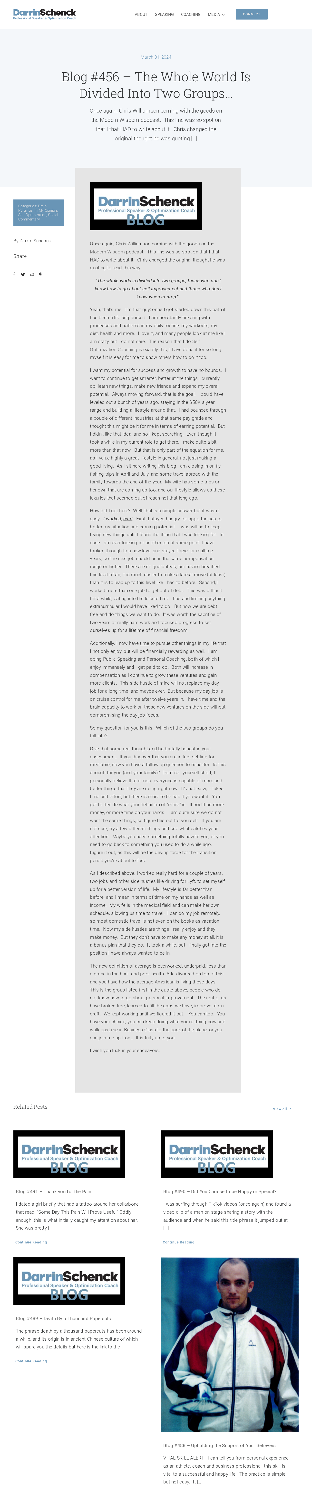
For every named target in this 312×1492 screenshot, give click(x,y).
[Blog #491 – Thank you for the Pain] (82, 1154)
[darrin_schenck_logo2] (44, 11)
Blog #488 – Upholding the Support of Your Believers (219, 1445)
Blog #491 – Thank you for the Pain (54, 1191)
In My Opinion (46, 210)
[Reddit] (32, 274)
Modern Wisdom (107, 252)
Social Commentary (38, 217)
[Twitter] (23, 274)
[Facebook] (14, 274)
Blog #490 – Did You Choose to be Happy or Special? (219, 1191)
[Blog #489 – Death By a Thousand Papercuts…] (82, 1281)
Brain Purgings (32, 208)
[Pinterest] (40, 274)
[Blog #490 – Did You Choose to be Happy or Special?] (230, 1154)
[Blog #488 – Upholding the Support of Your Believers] (230, 1344)
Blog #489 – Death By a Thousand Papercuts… (65, 1318)
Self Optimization (32, 215)
